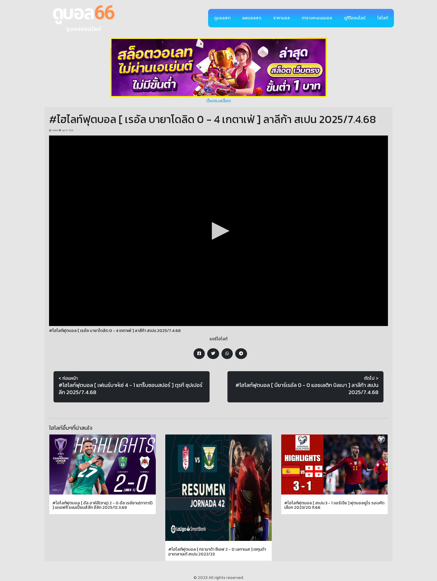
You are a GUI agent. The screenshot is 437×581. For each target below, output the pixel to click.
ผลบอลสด (251, 18)
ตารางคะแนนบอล (317, 18)
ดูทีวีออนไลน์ (354, 18)
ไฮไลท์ (382, 18)
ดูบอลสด (222, 18)
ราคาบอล (281, 18)
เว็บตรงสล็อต (218, 101)
